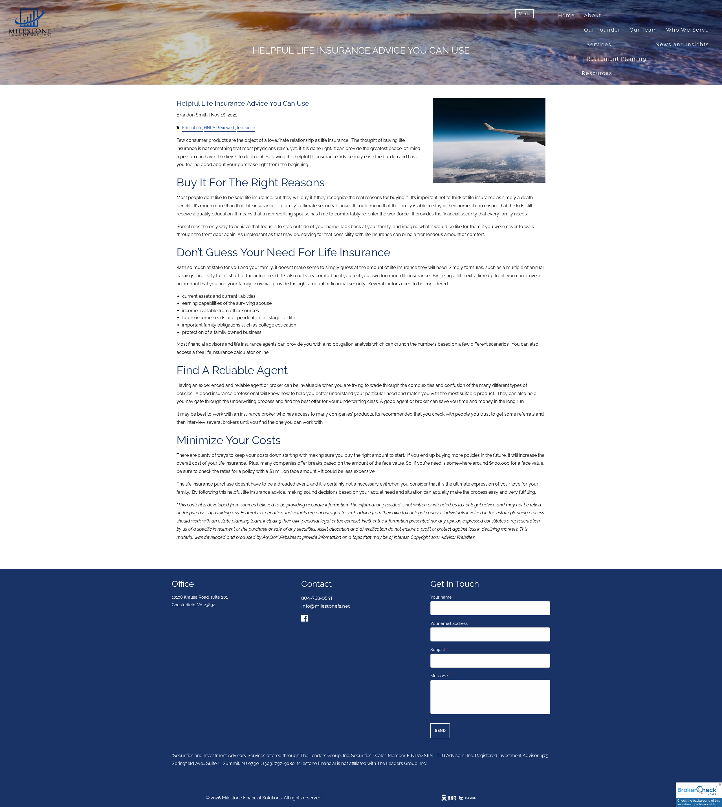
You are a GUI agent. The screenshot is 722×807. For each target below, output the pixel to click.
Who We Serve (687, 30)
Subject (458, 649)
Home (566, 15)
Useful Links (670, 88)
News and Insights (682, 44)
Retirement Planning (616, 59)
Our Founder (602, 30)
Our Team (643, 30)
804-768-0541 (316, 598)
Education (191, 127)
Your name (461, 597)
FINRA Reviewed (219, 127)
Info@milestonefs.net (325, 606)
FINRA (414, 755)
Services (599, 44)
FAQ (703, 88)
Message (459, 675)
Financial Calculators (612, 88)
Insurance (246, 127)
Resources (597, 73)
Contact (615, 102)
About (592, 15)
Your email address (469, 623)
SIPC (429, 755)
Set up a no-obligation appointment (656, 116)
